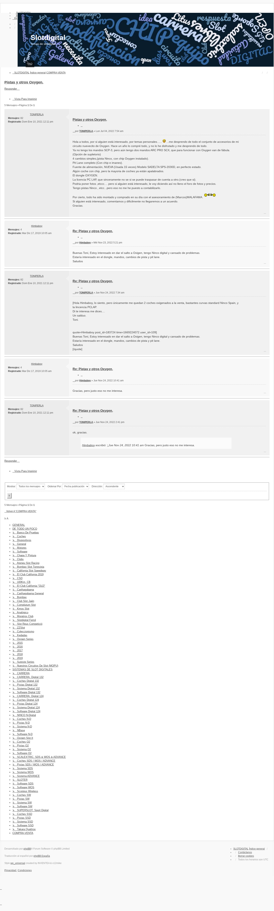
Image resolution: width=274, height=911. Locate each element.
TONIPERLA (37, 114)
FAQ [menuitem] (30, 63)
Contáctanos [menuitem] (245, 852)
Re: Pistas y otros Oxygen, (93, 231)
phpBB (27, 848)
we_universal (17, 863)
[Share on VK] (247, 212)
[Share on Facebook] (216, 212)
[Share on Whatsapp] (262, 212)
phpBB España (41, 856)
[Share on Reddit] (236, 212)
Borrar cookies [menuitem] (246, 856)
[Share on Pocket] (267, 212)
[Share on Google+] (257, 212)
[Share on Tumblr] (252, 212)
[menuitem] (15, 18)
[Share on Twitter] (221, 212)
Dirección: (97, 486)
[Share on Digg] (231, 212)
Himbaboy (36, 226)
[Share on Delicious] (241, 212)
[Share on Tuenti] (226, 212)
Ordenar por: (55, 486)
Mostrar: (11, 486)
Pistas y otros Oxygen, (23, 82)
